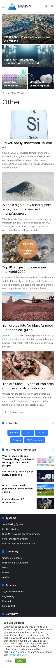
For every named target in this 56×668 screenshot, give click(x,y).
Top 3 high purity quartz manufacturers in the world (21, 61)
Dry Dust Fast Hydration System (18, 543)
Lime (41, 432)
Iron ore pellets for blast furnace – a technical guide (27, 327)
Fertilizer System (10, 529)
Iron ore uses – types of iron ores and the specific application (28, 386)
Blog (14, 93)
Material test (8, 606)
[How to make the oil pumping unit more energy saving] (45, 490)
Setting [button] (8, 661)
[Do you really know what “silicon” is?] (28, 124)
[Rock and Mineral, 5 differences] (45, 503)
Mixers (5, 567)
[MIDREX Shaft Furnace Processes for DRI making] (28, 29)
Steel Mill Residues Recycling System (21, 534)
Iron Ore (14, 432)
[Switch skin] (46, 7)
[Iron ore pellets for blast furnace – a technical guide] (28, 306)
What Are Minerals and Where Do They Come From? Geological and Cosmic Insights (18, 460)
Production (7, 601)
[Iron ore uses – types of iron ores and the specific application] (28, 365)
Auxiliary (6, 577)
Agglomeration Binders (13, 591)
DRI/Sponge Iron (34, 440)
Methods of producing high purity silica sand (40, 85)
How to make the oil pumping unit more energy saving (17, 488)
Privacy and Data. (18, 654)
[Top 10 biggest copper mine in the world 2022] (28, 248)
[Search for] (52, 7)
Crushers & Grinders (12, 558)
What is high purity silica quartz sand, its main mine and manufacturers (26, 209)
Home (7, 93)
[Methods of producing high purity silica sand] (41, 78)
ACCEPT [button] (20, 661)
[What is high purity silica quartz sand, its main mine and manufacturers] (28, 186)
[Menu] (3, 7)
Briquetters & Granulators (15, 562)
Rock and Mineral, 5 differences (13, 501)
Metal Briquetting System (15, 539)
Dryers (5, 572)
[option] (28, 51)
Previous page (17, 412)
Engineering (8, 596)
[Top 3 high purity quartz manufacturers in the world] (28, 56)
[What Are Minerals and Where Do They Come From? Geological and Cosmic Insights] (14, 78)
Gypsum (17, 440)
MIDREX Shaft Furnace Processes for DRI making (27, 38)
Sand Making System (12, 524)
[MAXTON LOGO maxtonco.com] (19, 6)
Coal (28, 432)
